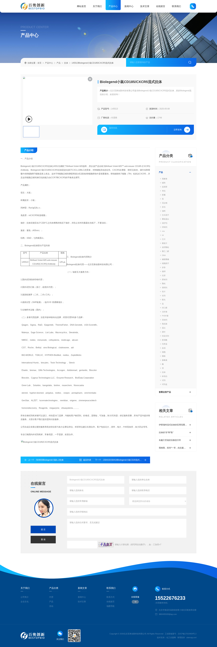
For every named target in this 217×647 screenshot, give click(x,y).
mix (163, 231)
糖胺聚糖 (165, 259)
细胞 (164, 352)
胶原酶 (164, 340)
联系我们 (176, 6)
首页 (39, 63)
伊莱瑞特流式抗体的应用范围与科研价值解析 (176, 425)
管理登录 (181, 637)
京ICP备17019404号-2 (187, 634)
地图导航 (110, 606)
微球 (164, 271)
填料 (164, 211)
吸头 (164, 300)
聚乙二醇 (165, 251)
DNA (164, 255)
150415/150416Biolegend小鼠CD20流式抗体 (123, 460)
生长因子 (165, 215)
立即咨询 (178, 130)
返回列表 (87, 460)
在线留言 (160, 6)
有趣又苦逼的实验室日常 (170, 440)
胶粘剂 (164, 279)
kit (163, 235)
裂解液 (164, 179)
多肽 (164, 267)
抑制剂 (164, 227)
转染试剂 (165, 336)
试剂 (164, 380)
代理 (51, 597)
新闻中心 (128, 6)
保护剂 (164, 223)
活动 (51, 606)
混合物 (164, 203)
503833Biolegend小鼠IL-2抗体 (50, 460)
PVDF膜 (165, 316)
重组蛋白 (165, 219)
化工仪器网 (171, 637)
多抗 (164, 207)
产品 (59, 63)
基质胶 (164, 187)
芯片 (164, 239)
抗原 (164, 275)
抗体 (66, 63)
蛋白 (164, 328)
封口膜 (164, 308)
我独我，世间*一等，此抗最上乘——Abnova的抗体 (176, 448)
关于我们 (97, 6)
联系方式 (110, 597)
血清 (164, 348)
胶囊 (164, 195)
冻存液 (164, 312)
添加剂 (164, 320)
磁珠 (164, 183)
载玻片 (164, 243)
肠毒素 (164, 360)
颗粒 (164, 284)
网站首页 (81, 6)
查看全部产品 (165, 392)
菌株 (164, 356)
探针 (164, 332)
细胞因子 (165, 263)
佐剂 (164, 296)
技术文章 (144, 6)
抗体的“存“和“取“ (166, 432)
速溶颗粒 (165, 247)
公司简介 (25, 597)
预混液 (164, 324)
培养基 (164, 344)
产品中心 (113, 6)
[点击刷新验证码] (106, 544)
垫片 (164, 292)
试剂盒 (164, 384)
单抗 (164, 191)
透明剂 (164, 288)
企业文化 (25, 602)
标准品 (164, 376)
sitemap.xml (191, 637)
